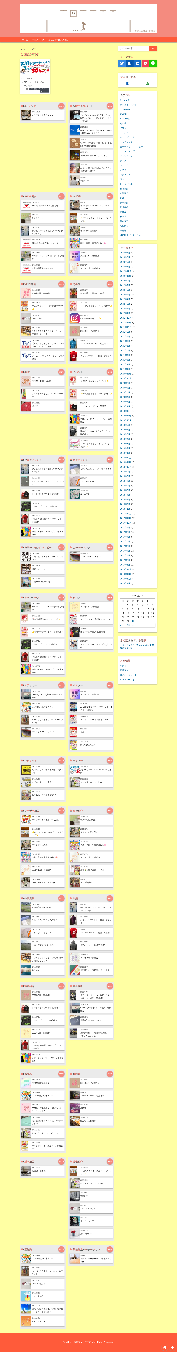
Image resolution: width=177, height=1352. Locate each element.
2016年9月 (125, 583)
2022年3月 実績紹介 (41, 293)
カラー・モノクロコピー (131, 146)
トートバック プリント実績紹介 (94, 406)
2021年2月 (125, 364)
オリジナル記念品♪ (88, 231)
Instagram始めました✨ (91, 318)
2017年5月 (125, 546)
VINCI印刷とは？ (39, 318)
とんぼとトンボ (38, 1321)
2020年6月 (125, 392)
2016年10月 (125, 579)
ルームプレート (87, 494)
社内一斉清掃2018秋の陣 (43, 945)
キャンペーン (43, 89)
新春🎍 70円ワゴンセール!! (92, 870)
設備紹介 (124, 226)
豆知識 (123, 230)
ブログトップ (38, 40)
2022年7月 (125, 285)
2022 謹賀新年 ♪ (87, 882)
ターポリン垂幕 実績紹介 (92, 1095)
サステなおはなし (39, 218)
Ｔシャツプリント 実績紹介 (44, 506)
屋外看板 (124, 207)
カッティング (126, 142)
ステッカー (125, 165)
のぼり (123, 128)
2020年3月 (125, 402)
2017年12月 (125, 513)
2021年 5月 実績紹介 (89, 958)
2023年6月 (125, 257)
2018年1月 (125, 509)
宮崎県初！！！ (87, 1196)
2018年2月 (125, 504)
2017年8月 (125, 532)
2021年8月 (125, 336)
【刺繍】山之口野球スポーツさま (94, 970)
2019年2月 (125, 448)
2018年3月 (125, 499)
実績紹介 (124, 202)
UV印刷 (123, 114)
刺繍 (122, 198)
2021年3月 (125, 360)
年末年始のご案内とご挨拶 (92, 293)
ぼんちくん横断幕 (88, 1121)
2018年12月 (125, 457)
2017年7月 (125, 537)
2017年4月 (125, 551)
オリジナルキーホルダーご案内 (45, 820)
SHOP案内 (33, 89)
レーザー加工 (126, 184)
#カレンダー (126, 100)
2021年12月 (125, 318)
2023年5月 (125, 262)
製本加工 (124, 221)
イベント (124, 132)
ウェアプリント (127, 137)
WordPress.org (127, 679)
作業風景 (124, 193)
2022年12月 (125, 271)
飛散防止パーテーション (131, 235)
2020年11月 (125, 374)
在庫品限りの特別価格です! (44, 795)
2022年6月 (125, 290)
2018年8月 (125, 476)
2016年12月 (125, 569)
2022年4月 (125, 299)
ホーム (25, 40)
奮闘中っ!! (84, 180)
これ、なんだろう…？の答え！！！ (95, 469)
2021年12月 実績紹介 (90, 268)
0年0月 (34, 49)
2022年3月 (125, 304)
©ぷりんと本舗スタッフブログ (78, 1342)
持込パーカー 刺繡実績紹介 (93, 945)
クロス (123, 160)
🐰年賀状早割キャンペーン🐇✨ (94, 381)
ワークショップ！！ (89, 1221)
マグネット (125, 174)
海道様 (35, 406)
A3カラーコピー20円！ (42, 582)
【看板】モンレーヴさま (91, 1020)
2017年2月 (125, 560)
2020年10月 (125, 378)
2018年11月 (125, 462)
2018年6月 (125, 485)
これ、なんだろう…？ (90, 481)
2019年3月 (125, 443)
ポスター (124, 170)
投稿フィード (126, 670)
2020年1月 (125, 406)
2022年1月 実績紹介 (89, 256)
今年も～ (84, 732)
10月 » (130, 625)
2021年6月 (125, 346)
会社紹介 (124, 188)
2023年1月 (125, 266)
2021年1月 (125, 369)
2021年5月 (125, 350)
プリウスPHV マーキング (91, 556)
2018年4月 (125, 495)
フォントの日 (38, 1296)
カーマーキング (127, 151)
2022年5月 (125, 294)
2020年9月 (125, 383)
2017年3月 (125, 555)
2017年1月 (125, 565)
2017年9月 (125, 527)
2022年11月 (125, 276)
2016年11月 (125, 574)
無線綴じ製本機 (38, 1171)
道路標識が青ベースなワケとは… (94, 155)
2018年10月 (125, 467)
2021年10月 (125, 327)
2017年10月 (125, 523)
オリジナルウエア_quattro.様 (92, 632)
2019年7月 (125, 429)
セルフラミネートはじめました (94, 782)
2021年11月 (125, 322)
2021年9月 (125, 332)
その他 (123, 123)
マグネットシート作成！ (42, 782)
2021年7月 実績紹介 (40, 1083)
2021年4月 (125, 355)
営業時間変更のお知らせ (42, 268)
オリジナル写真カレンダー (43, 115)
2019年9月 (125, 425)
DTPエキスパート (128, 105)
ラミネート (44, 91)
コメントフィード (128, 675)
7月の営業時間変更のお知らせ (45, 243)
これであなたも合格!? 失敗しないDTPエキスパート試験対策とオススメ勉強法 (95, 118)
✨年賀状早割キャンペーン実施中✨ (96, 306)
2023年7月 (125, 252)
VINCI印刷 (125, 118)
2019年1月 (125, 453)
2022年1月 (125, 313)
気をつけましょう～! (89, 745)
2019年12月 (125, 411)
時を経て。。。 (38, 970)
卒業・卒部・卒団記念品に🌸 (93, 243)
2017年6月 (125, 541)
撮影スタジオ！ (87, 1233)
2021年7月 (125, 341)
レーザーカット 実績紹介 (43, 882)
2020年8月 (125, 388)
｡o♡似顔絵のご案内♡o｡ (43, 707)
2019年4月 (125, 439)
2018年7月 (125, 481)
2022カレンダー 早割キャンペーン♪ (95, 619)
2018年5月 (125, 490)
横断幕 (83, 1108)
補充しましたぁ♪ (39, 569)
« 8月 (122, 625)
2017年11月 (125, 518)
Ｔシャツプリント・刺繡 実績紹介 (95, 356)
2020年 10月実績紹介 (42, 381)
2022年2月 (125, 308)
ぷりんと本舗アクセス (58, 40)
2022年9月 (125, 280)
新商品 (123, 212)
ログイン (124, 665)
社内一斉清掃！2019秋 (42, 907)
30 (133, 621)
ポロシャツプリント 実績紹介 (94, 343)
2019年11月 (125, 415)
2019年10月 (125, 420)
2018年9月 (125, 471)
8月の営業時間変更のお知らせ (45, 205)
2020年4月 (125, 397)
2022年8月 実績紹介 (89, 331)
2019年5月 (125, 434)
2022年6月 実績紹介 (89, 607)
